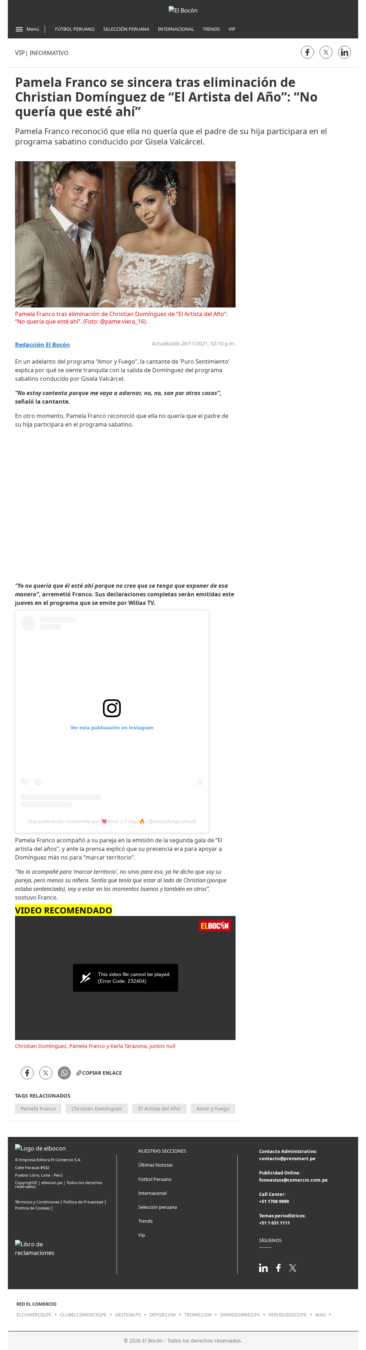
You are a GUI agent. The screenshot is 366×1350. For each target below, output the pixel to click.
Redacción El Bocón (42, 345)
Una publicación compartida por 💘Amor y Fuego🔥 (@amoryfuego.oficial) (112, 821)
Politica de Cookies (32, 1208)
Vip (232, 29)
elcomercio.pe (33, 1314)
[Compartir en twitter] (326, 52)
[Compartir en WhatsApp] (64, 1072)
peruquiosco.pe (287, 1314)
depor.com (162, 1314)
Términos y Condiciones (37, 1201)
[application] (125, 978)
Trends (211, 29)
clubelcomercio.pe (83, 1314)
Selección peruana (157, 1207)
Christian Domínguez (96, 1108)
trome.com (198, 1314)
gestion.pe (128, 1314)
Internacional (176, 29)
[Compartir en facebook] (307, 52)
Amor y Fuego (213, 1108)
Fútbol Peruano (75, 29)
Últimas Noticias (155, 1165)
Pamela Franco (38, 1108)
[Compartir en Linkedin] (344, 52)
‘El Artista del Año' (159, 1108)
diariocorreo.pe (240, 1314)
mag (320, 1314)
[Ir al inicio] (183, 10)
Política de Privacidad (83, 1201)
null (170, 1046)
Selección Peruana (126, 29)
